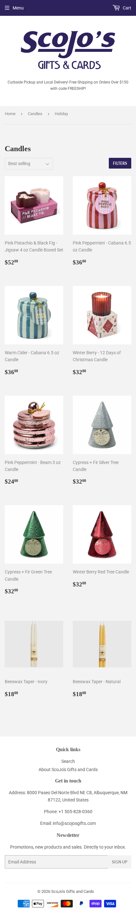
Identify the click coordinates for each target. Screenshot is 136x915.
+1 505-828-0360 (75, 811)
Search (68, 761)
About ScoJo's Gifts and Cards (68, 769)
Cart (126, 7)
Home (10, 113)
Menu (18, 7)
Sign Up (119, 862)
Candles (35, 113)
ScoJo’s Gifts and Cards (72, 891)
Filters (120, 163)
